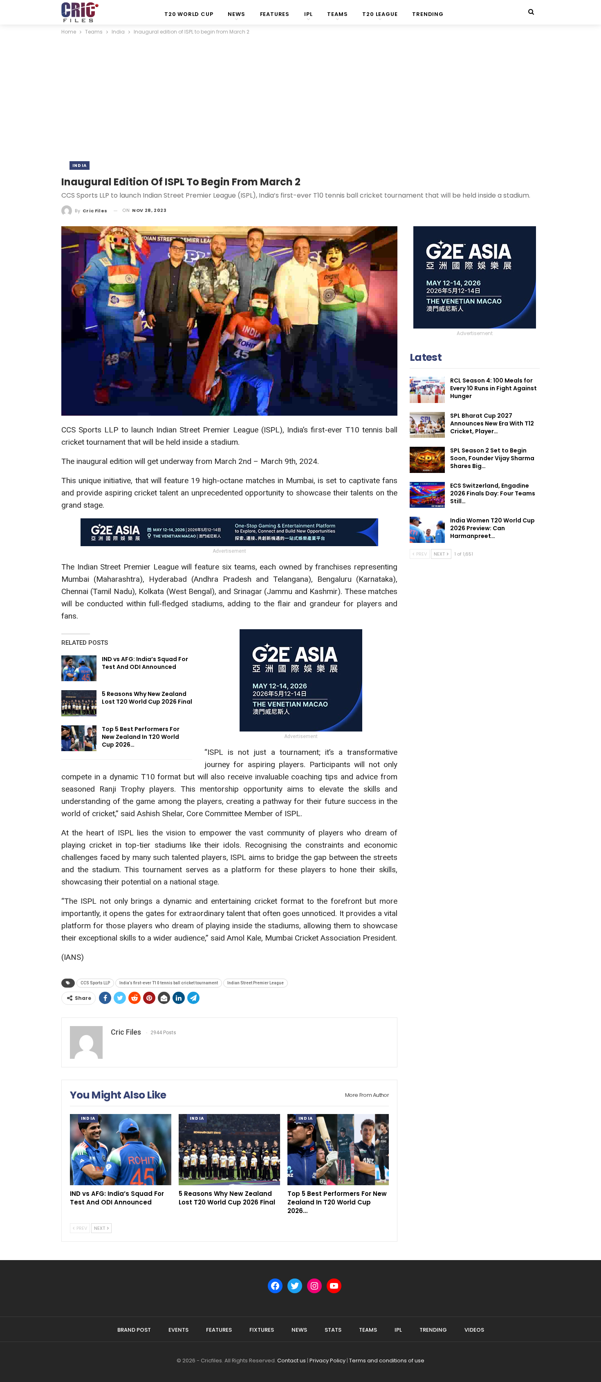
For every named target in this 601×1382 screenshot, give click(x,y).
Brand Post (134, 1330)
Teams (337, 14)
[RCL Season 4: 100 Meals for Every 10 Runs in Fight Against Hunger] (427, 390)
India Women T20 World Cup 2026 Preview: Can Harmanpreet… (492, 528)
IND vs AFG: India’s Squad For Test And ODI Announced (145, 663)
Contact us (291, 1360)
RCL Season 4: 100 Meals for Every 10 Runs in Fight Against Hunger (493, 388)
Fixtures (261, 1330)
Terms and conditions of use (386, 1360)
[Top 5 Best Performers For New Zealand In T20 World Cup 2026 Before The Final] (78, 738)
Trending (427, 14)
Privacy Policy (327, 1360)
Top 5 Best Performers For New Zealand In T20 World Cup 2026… (140, 737)
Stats (333, 1330)
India (79, 165)
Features (274, 14)
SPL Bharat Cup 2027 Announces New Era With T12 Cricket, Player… (492, 423)
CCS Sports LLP (95, 983)
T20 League (379, 14)
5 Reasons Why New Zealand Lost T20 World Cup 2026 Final (147, 698)
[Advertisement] (300, 98)
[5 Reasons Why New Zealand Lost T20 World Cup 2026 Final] (78, 703)
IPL (308, 14)
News (236, 14)
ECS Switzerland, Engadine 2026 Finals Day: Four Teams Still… (492, 493)
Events (178, 1330)
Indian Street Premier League (255, 983)
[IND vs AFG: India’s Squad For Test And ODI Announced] (78, 668)
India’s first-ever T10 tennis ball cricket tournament (168, 983)
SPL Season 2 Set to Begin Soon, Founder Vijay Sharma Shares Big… (492, 458)
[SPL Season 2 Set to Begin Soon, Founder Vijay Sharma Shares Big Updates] (427, 460)
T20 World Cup (188, 14)
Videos (474, 1330)
